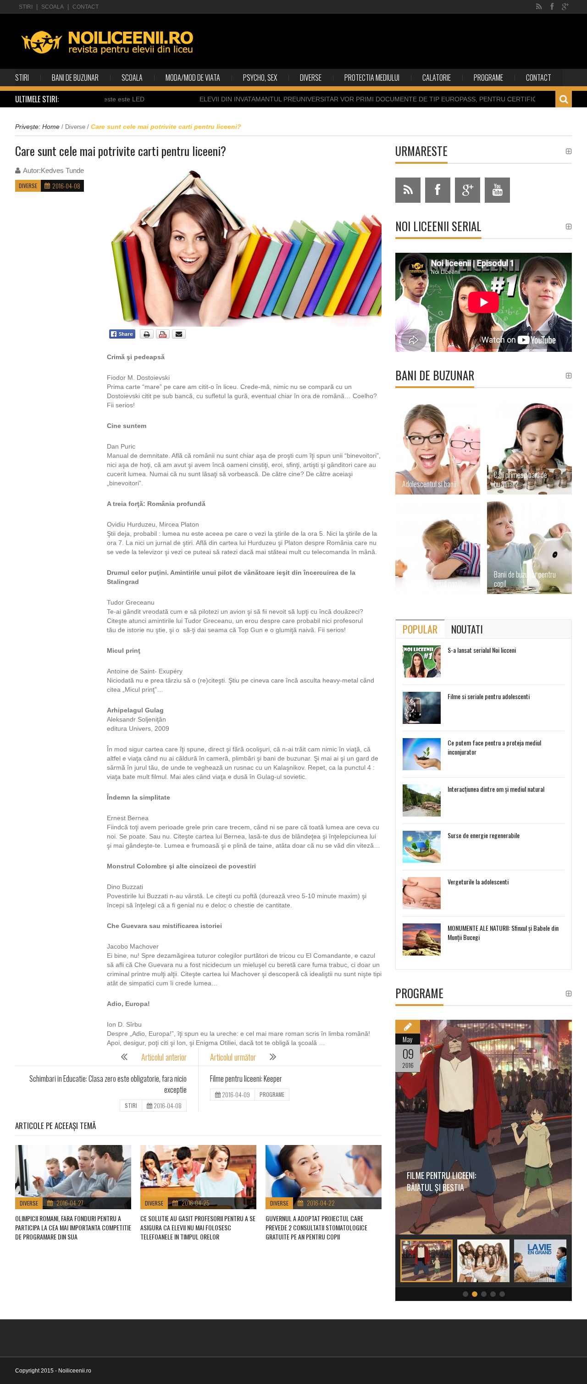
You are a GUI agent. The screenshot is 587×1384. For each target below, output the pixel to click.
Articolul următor (233, 1057)
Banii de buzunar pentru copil (525, 579)
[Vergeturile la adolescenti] (422, 893)
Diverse (310, 77)
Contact (85, 7)
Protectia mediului (371, 77)
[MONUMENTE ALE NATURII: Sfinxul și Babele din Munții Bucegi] (422, 939)
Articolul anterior (164, 1057)
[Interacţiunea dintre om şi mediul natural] (422, 800)
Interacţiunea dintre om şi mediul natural (496, 789)
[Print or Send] (164, 336)
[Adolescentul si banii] (437, 448)
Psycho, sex (260, 77)
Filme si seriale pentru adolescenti (489, 696)
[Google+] (565, 7)
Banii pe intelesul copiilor (434, 583)
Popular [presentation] (420, 629)
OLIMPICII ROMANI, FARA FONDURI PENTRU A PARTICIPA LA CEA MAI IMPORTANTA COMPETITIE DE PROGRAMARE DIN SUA (73, 1227)
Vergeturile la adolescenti (478, 881)
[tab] (420, 629)
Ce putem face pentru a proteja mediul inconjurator (494, 747)
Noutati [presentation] (467, 629)
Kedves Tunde (62, 170)
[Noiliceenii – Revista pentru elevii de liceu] (107, 42)
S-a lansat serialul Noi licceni (482, 650)
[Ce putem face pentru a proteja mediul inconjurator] (422, 754)
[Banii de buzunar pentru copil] (529, 547)
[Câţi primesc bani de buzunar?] (529, 448)
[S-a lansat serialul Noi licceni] (422, 661)
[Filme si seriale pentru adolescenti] (422, 708)
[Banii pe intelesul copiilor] (437, 547)
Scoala (52, 7)
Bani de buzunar (75, 77)
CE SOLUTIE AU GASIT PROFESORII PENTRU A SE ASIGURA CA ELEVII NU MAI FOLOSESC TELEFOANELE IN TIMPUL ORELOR (197, 1227)
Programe (488, 77)
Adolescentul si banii (429, 483)
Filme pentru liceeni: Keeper (246, 1078)
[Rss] (539, 7)
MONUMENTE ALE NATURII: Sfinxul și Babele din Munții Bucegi (503, 932)
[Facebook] (552, 7)
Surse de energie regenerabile (484, 835)
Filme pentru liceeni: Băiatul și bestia (441, 1181)
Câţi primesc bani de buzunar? (520, 479)
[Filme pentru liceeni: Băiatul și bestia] (483, 1127)
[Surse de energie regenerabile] (422, 847)
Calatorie (436, 77)
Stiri (26, 7)
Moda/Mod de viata (193, 77)
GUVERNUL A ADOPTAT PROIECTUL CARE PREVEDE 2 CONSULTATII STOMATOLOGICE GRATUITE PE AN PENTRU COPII (316, 1227)
